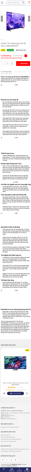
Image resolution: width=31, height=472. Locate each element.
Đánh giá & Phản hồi (5, 435)
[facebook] (7, 460)
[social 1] (2, 460)
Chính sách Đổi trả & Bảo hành (8, 437)
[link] (15, 363)
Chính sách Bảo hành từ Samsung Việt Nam (11, 439)
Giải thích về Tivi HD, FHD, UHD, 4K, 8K (10, 427)
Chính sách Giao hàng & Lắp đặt (8, 441)
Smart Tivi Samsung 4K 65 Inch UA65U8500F (14, 77)
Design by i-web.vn (11, 466)
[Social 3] (11, 460)
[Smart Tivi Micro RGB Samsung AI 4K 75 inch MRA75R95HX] (27, 393)
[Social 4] (15, 460)
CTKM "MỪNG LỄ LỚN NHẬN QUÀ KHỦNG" (11, 451)
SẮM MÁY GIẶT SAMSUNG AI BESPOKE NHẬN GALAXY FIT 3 (15, 449)
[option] (15, 21)
